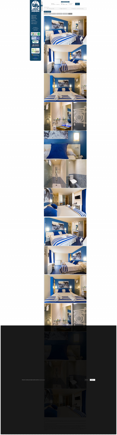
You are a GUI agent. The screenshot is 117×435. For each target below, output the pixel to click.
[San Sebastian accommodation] (35, 12)
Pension (34, 15)
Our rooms (47, 11)
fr (41, 7)
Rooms (33, 17)
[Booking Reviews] (35, 38)
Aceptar (92, 379)
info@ (63, 8)
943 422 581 (50, 8)
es (41, 3)
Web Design (35, 30)
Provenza (46, 13)
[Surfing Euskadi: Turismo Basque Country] (35, 45)
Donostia (70, 13)
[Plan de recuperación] (35, 55)
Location (34, 22)
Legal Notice (35, 29)
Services (34, 18)
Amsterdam (65, 13)
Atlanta (50, 13)
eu (41, 2)
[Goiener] (35, 51)
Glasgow (54, 13)
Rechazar (87, 379)
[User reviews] (35, 34)
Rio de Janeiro (59, 13)
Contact (34, 23)
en (41, 5)
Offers (33, 20)
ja (41, 10)
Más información (42, 379)
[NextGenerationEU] (35, 58)
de (41, 8)
